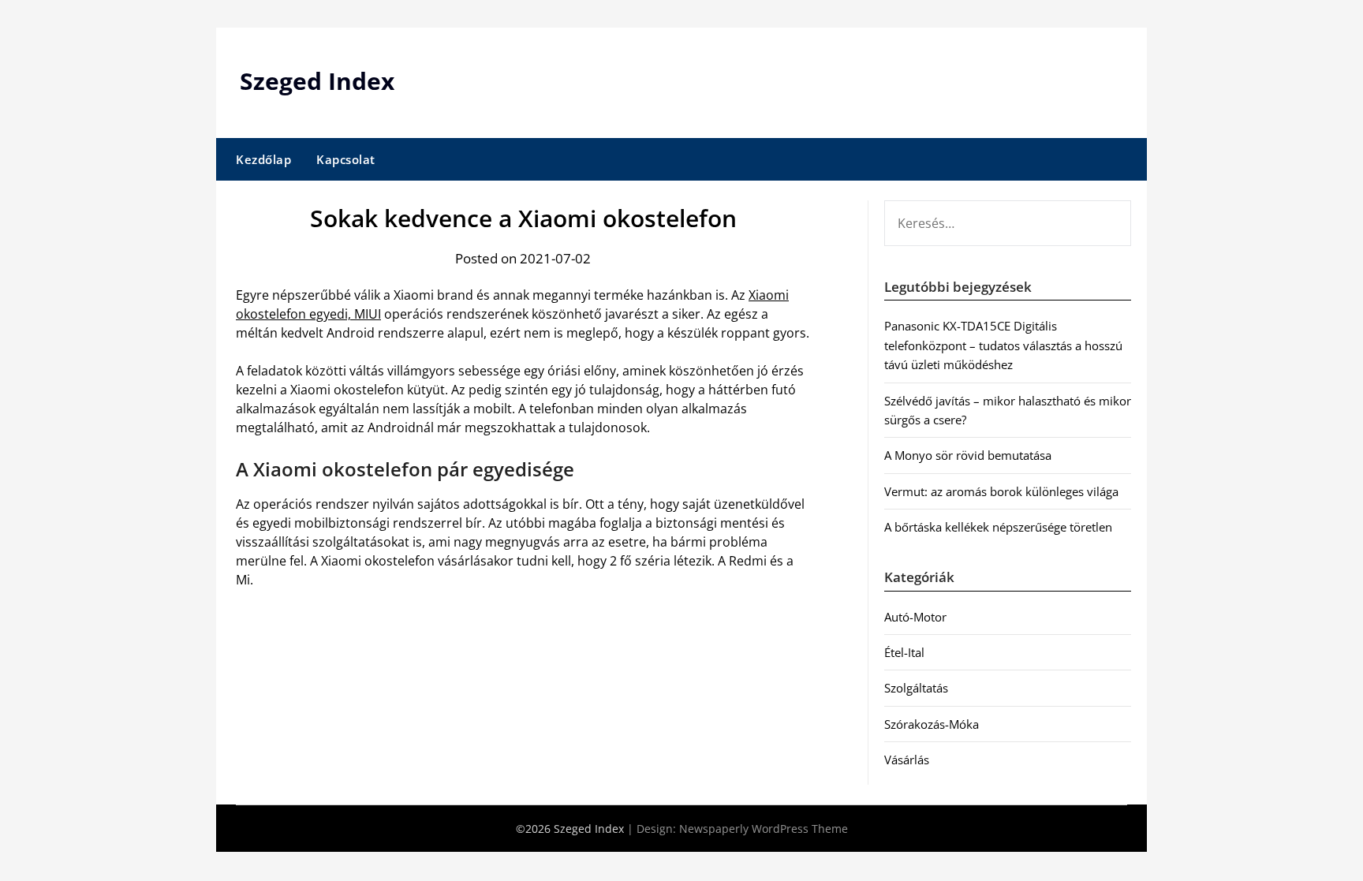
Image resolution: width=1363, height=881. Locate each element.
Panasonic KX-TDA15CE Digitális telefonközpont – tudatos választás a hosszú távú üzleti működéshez (1003, 345)
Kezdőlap (263, 159)
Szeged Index (317, 81)
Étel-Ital (904, 652)
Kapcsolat (345, 159)
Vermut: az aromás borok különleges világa (1001, 491)
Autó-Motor (915, 617)
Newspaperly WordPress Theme (763, 828)
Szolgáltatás (916, 688)
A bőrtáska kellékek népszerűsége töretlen (998, 527)
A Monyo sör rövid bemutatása (967, 455)
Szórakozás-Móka (931, 724)
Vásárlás (906, 759)
